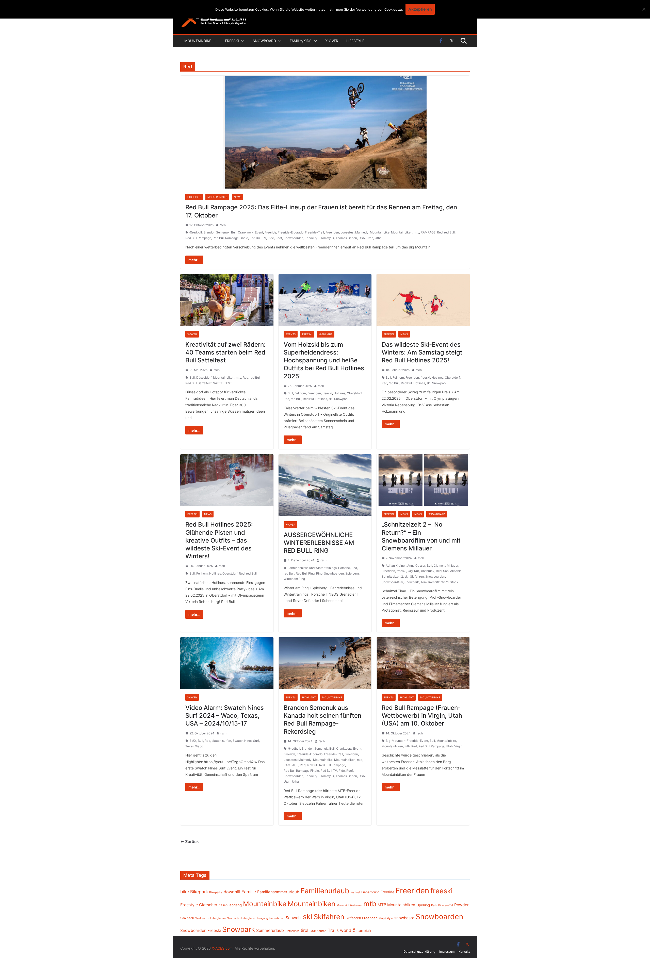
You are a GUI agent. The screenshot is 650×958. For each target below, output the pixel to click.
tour (313, 931)
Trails (333, 930)
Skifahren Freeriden (362, 918)
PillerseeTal (445, 905)
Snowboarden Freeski (200, 930)
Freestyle (189, 904)
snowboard (404, 918)
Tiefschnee (292, 931)
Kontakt (464, 951)
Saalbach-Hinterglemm (210, 918)
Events (291, 334)
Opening (423, 905)
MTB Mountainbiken (396, 904)
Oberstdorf (354, 393)
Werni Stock (449, 582)
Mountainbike (197, 41)
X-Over (331, 41)
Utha (378, 238)
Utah (369, 238)
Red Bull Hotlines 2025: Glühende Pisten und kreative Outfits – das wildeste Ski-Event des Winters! (219, 540)
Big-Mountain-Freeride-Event (407, 741)
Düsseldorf (204, 377)
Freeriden (332, 232)
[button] (214, 40)
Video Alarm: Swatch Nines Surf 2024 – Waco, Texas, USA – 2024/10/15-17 (224, 715)
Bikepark (199, 891)
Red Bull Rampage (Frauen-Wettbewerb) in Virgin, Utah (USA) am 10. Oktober (422, 715)
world (345, 930)
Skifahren (417, 576)
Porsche (344, 568)
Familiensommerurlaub (278, 891)
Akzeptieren (420, 9)
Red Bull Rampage (198, 238)
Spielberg (352, 573)
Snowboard (264, 41)
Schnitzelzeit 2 (392, 576)
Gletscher (208, 904)
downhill (232, 891)
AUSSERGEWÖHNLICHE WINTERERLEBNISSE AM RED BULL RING (319, 542)
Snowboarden (293, 238)
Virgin (458, 746)
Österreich (362, 930)
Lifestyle (355, 41)
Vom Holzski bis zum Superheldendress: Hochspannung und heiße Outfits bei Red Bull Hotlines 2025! (324, 360)
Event (259, 232)
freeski (327, 393)
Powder (461, 904)
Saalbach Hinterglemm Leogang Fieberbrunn (255, 918)
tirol (304, 930)
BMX (192, 741)
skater (216, 741)
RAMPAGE (428, 232)
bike (184, 891)
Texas (189, 746)
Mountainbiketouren (349, 905)
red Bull (449, 232)
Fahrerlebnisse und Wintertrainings (312, 568)
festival (355, 892)
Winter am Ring (294, 579)
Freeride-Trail (314, 232)
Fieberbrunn (370, 892)
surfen (226, 741)
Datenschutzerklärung (419, 951)
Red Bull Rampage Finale (230, 238)
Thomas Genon (346, 238)
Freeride (270, 232)
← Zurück (189, 841)
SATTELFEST (222, 383)
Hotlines (339, 393)
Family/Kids (301, 41)
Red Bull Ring (305, 573)
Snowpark (341, 399)
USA (362, 238)
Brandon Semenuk (216, 232)
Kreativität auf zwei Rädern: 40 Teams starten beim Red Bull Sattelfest (225, 352)
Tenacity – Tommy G (319, 238)
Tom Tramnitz (430, 582)
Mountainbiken (401, 232)
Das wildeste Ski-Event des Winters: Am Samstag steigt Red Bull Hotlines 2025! (422, 352)
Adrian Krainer (396, 565)
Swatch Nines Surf (246, 741)
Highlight (194, 196)
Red (440, 232)
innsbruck (427, 571)
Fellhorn (300, 393)
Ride (271, 238)
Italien (223, 905)
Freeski (232, 41)
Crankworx (245, 232)
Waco (199, 746)
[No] (643, 9)
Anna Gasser (416, 565)
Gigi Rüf (413, 571)
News (237, 196)
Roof (278, 238)
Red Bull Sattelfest (198, 383)
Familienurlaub (325, 890)
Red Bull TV (258, 238)
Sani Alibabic (452, 571)
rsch (223, 225)
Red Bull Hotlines (315, 399)
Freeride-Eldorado (290, 232)
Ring (319, 573)
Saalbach (187, 918)
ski (331, 399)
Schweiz (294, 917)
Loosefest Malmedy (354, 232)
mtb (416, 232)
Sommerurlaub (270, 930)
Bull (233, 232)
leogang (235, 905)
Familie (248, 891)
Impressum (446, 951)
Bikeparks (215, 892)
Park (434, 905)
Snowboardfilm (392, 582)
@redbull (195, 232)
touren (322, 931)
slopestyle (386, 918)
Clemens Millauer (446, 565)
